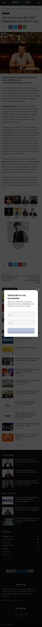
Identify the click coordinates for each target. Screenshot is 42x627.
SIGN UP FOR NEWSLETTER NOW (21, 330)
